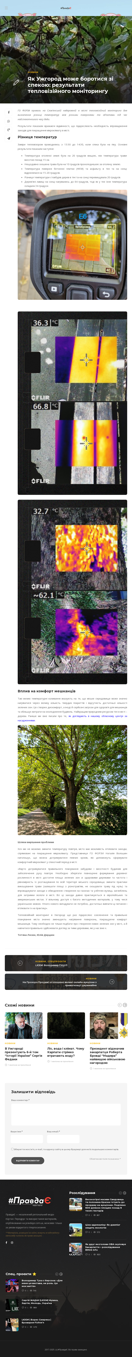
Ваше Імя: (17, 1131)
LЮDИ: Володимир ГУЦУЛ (51, 965)
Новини (33, 72)
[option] (23, 1038)
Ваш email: (53, 1131)
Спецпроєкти (57, 961)
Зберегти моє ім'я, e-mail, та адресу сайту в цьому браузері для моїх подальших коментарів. (66, 1149)
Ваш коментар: (20, 1100)
